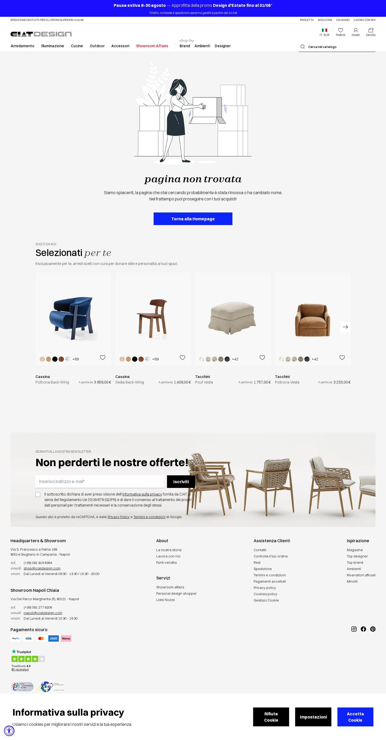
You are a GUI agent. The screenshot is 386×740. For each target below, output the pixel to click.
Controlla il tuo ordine (271, 556)
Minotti (352, 581)
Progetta (307, 20)
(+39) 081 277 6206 (38, 607)
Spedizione (263, 569)
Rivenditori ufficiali (361, 575)
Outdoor (97, 46)
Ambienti (202, 46)
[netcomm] (22, 687)
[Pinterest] (372, 646)
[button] (325, 32)
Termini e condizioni (149, 517)
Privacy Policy (119, 517)
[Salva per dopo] (102, 357)
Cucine (77, 46)
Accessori (120, 46)
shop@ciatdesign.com (42, 568)
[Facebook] (363, 646)
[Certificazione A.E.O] (51, 687)
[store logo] (41, 33)
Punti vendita (166, 562)
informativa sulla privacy (142, 494)
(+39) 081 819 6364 (38, 563)
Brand (185, 46)
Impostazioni (313, 717)
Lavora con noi (364, 20)
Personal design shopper (176, 593)
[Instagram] (354, 646)
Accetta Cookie (355, 717)
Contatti (260, 550)
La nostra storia (168, 550)
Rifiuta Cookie (271, 717)
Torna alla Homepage (193, 218)
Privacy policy (265, 587)
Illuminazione (52, 46)
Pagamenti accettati (270, 581)
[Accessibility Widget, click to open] (9, 731)
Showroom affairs (170, 587)
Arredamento (22, 46)
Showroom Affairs (152, 46)
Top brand (355, 562)
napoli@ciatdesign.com (43, 613)
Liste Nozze (165, 600)
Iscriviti (181, 481)
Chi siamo (343, 20)
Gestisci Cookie (266, 600)
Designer (223, 46)
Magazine (325, 20)
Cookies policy (265, 594)
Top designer (357, 556)
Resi (257, 562)
